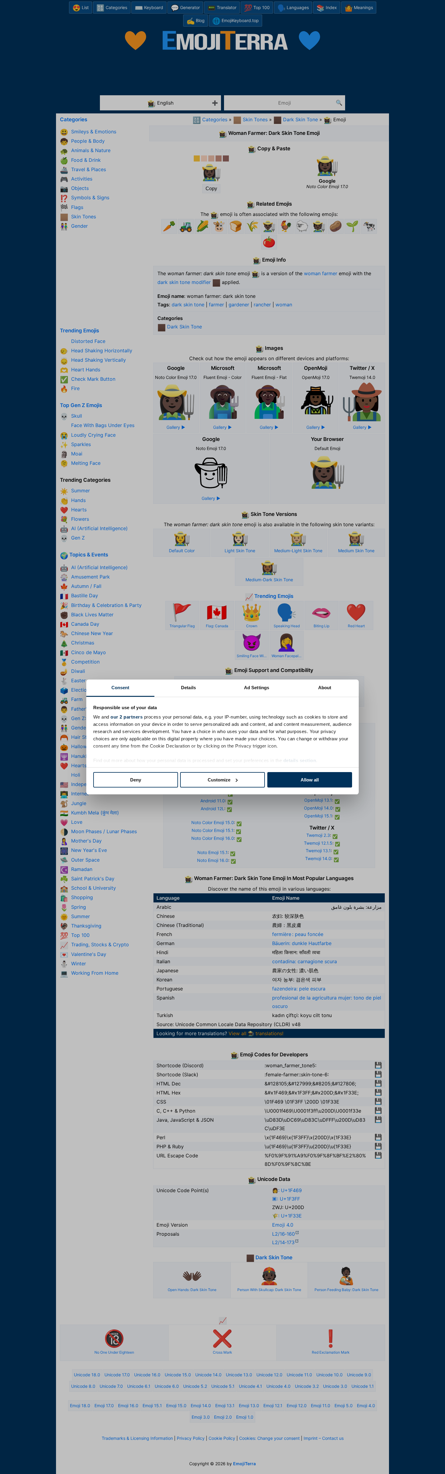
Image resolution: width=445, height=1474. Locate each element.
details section (299, 760)
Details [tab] (188, 687)
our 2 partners (126, 716)
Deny (135, 779)
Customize (219, 779)
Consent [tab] (120, 687)
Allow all (310, 779)
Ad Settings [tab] (256, 687)
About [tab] (324, 687)
